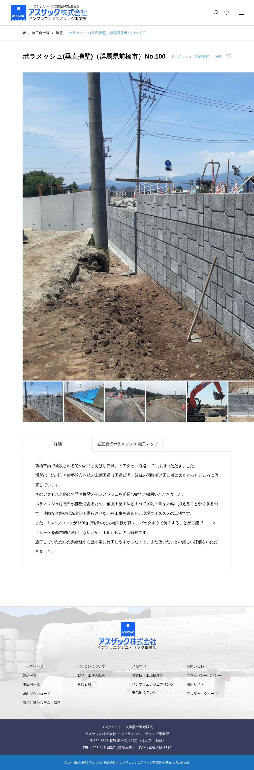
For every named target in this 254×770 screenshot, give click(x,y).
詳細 (58, 444)
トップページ (33, 666)
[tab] (58, 444)
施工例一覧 (31, 684)
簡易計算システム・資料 (42, 703)
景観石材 (84, 684)
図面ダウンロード (36, 694)
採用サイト (195, 684)
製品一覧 (29, 675)
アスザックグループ (202, 694)
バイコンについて (91, 666)
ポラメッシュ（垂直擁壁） (192, 56)
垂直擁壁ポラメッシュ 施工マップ (127, 444)
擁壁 (218, 56)
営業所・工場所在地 (147, 675)
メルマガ (139, 666)
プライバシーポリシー (204, 675)
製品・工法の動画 (91, 675)
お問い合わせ (197, 666)
